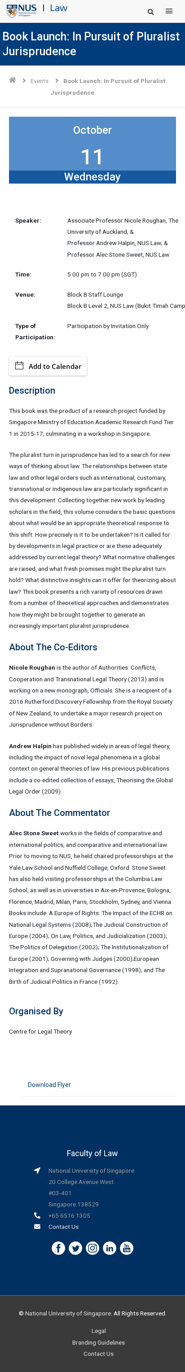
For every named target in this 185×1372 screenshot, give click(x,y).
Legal (99, 1330)
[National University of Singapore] (21, 10)
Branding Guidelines (98, 1342)
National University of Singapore (68, 1313)
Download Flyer (49, 1084)
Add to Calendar (55, 366)
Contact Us (63, 1226)
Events (39, 80)
